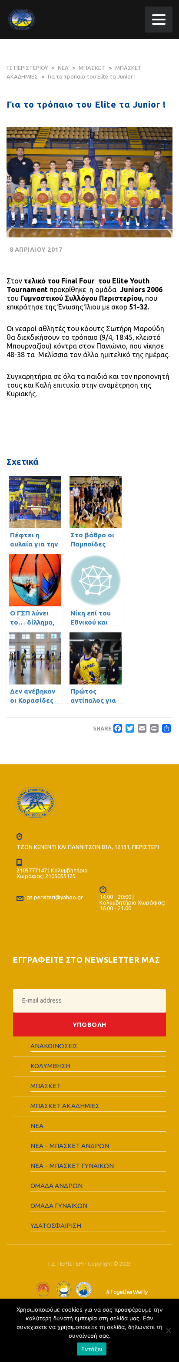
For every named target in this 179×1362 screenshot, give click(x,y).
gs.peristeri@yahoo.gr (55, 897)
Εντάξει (92, 1349)
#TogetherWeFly (127, 1292)
